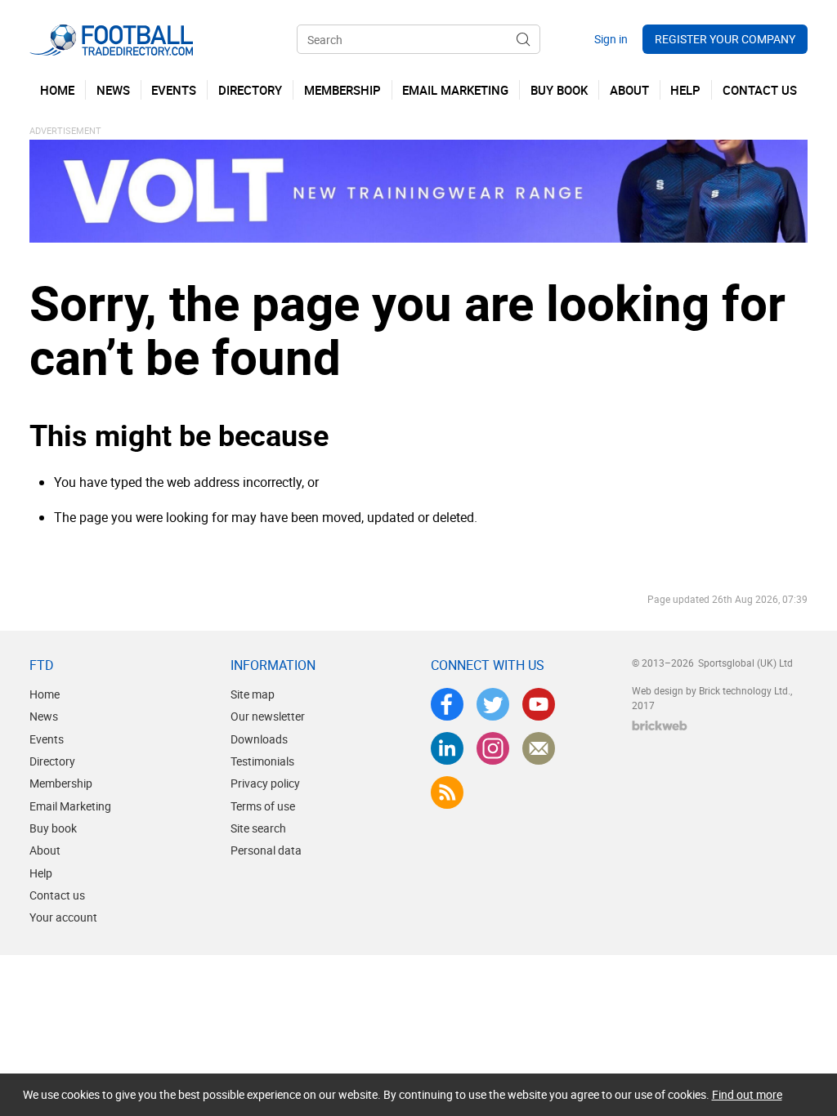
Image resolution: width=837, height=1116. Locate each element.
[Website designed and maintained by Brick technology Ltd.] (659, 725)
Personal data (266, 850)
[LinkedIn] (447, 748)
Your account (63, 917)
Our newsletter (268, 716)
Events (46, 739)
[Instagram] (493, 748)
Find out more (747, 1094)
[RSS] (447, 792)
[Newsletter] (539, 748)
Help (40, 873)
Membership (60, 783)
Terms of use (263, 806)
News (43, 716)
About (44, 850)
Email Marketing (70, 806)
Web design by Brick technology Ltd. (711, 690)
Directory (52, 761)
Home (44, 694)
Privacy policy (265, 783)
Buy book (53, 828)
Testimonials (262, 761)
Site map (253, 694)
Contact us (57, 895)
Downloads (259, 739)
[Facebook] (447, 704)
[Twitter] (493, 704)
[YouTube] (539, 704)
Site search (258, 828)
